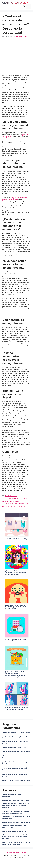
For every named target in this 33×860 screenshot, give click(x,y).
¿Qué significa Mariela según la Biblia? (15, 737)
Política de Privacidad (19, 852)
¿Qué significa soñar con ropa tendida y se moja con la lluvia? (16, 539)
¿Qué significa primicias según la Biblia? (16, 732)
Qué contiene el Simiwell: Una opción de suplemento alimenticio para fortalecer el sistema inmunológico (15, 674)
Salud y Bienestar (11, 496)
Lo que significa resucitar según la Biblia (16, 780)
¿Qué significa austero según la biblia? (15, 747)
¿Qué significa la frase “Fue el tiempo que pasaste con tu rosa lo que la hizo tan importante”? (16, 805)
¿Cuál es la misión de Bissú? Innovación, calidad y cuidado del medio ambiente (15, 572)
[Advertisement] (16, 57)
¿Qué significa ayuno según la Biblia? (15, 831)
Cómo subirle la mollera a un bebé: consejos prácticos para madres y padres (15, 606)
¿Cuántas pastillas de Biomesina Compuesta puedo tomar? (16, 708)
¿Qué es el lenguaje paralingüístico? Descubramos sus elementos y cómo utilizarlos (14, 836)
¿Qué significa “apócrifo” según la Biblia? (16, 822)
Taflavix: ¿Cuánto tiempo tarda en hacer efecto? (16, 640)
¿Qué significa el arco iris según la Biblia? (16, 751)
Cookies (9, 852)
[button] (24, 6)
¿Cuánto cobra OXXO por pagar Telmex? (15, 800)
